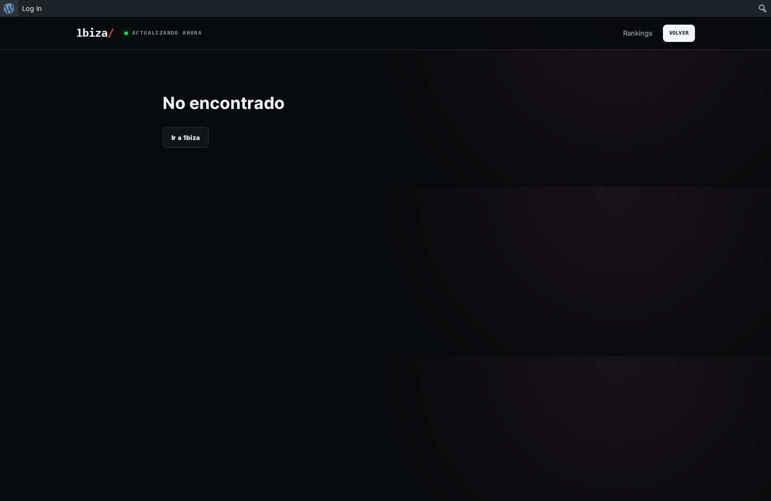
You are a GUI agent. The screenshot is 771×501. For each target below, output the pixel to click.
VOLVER (679, 33)
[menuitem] (9, 8)
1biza (95, 33)
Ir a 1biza (186, 137)
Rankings (637, 33)
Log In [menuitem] (32, 8)
